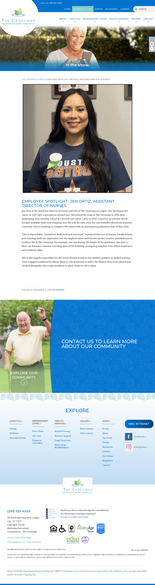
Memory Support (63, 436)
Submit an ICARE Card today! (74, 517)
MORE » (106, 421)
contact (148, 19)
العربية (128, 571)
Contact (106, 451)
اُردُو (122, 571)
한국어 (93, 571)
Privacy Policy (14, 537)
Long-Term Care (63, 440)
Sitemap (27, 537)
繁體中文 (58, 571)
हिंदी (144, 571)
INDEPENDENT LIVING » (40, 422)
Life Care (36, 436)
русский (137, 571)
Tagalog (28, 575)
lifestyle (74, 19)
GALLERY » (85, 421)
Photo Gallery (86, 429)
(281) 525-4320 (18, 511)
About (63, 19)
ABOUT (42, 79)
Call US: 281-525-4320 (51, 3)
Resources (107, 447)
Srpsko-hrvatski (14, 575)
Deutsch (85, 571)
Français (68, 571)
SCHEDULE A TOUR (83, 9)
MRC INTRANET (139, 424)
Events (105, 429)
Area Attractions (18, 438)
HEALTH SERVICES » (61, 422)
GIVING (67, 9)
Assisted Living (62, 431)
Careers (106, 465)
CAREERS (124, 9)
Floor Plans (37, 431)
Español (38, 571)
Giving (105, 442)
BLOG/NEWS (112, 9)
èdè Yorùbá (114, 571)
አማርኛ (76, 571)
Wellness (14, 433)
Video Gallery (86, 433)
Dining (13, 429)
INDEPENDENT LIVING (95, 19)
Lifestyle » (16, 421)
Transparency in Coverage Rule (24, 541)
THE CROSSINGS (29, 79)
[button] (63, 19)
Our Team (107, 438)
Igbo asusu (103, 571)
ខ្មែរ (35, 575)
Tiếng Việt (48, 571)
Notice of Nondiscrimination (20, 571)
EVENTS (99, 9)
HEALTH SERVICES (119, 19)
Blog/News (107, 460)
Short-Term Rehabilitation (62, 446)
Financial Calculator (37, 441)
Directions (107, 456)
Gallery (136, 19)
